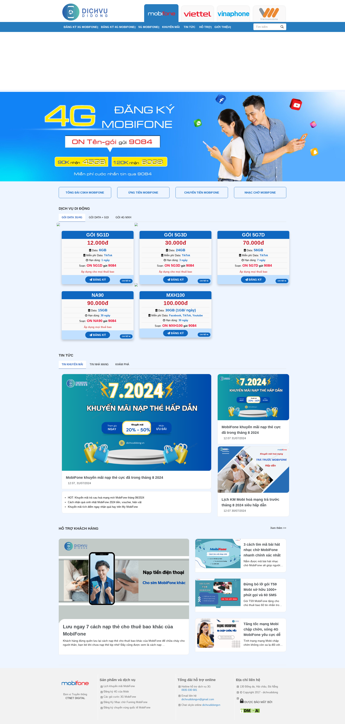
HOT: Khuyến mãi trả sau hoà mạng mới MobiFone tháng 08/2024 (106, 497)
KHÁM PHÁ (122, 364)
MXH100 (175, 295)
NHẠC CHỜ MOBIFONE (260, 192)
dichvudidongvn (211, 704)
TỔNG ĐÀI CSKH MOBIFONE (85, 192)
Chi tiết (125, 281)
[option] (172, 136)
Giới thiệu (222, 27)
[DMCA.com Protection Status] (250, 710)
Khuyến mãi (171, 27)
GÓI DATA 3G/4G (72, 217)
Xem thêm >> (278, 527)
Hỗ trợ (204, 27)
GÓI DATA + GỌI (99, 217)
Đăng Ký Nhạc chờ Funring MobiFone (125, 702)
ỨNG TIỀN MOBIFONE (143, 192)
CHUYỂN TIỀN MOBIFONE (201, 192)
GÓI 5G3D (175, 234)
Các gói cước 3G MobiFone (120, 696)
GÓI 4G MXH (123, 217)
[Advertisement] (172, 62)
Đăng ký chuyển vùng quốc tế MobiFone (127, 707)
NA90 (98, 295)
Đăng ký (99, 279)
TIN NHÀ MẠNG (99, 364)
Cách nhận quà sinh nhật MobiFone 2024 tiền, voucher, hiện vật (105, 502)
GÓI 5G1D (97, 234)
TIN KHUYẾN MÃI (72, 364)
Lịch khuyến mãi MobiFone (119, 686)
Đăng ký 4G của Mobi (116, 691)
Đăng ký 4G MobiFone (117, 27)
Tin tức (189, 27)
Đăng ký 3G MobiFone (80, 27)
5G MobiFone (148, 27)
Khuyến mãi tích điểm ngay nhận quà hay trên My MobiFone (103, 506)
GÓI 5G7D (253, 234)
